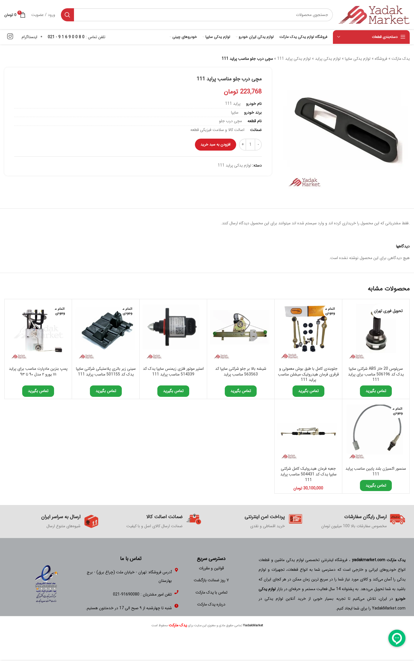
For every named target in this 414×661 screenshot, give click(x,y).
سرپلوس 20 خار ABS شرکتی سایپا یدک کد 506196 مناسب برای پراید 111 (376, 374)
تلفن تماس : (76, 37)
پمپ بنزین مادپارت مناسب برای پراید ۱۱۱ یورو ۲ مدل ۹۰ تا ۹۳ (38, 371)
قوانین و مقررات (211, 568)
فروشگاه (381, 59)
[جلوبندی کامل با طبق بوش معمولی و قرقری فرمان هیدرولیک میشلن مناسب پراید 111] (308, 333)
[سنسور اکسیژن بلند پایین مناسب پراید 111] (376, 432)
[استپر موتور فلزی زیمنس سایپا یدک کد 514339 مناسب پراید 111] (173, 333)
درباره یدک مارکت (211, 604)
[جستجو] (67, 14)
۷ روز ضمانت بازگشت (211, 580)
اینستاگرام (29, 37)
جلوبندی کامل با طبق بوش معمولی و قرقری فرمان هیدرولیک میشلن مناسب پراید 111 (308, 374)
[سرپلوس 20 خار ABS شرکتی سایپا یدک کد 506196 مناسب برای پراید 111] (376, 333)
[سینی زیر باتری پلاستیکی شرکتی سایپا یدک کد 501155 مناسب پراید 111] (105, 333)
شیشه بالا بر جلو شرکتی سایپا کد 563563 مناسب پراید (240, 371)
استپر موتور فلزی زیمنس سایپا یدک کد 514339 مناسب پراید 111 (173, 371)
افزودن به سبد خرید (215, 144)
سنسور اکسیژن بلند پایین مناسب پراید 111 (375, 471)
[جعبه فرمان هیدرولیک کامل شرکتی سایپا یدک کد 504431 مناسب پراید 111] (308, 432)
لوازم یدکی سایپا (357, 59)
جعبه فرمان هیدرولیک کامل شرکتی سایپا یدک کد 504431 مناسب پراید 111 (308, 474)
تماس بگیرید (376, 391)
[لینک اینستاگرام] (10, 37)
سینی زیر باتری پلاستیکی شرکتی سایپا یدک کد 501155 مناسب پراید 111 (106, 371)
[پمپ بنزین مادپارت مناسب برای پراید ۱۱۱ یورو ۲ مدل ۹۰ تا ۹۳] (38, 333)
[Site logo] (374, 14)
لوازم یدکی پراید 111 (294, 59)
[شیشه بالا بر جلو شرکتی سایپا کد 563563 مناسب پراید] (240, 333)
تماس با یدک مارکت (211, 592)
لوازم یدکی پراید (328, 59)
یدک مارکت (401, 59)
